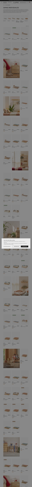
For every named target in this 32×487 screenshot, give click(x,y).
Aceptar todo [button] (24, 246)
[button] (7, 246)
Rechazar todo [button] (16, 246)
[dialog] (16, 243)
